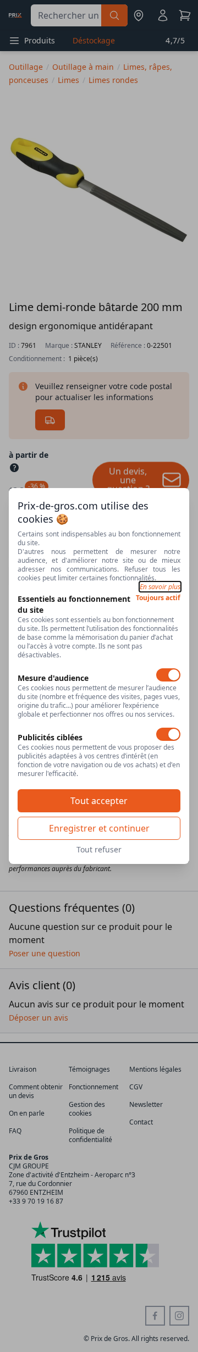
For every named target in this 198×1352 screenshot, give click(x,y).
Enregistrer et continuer (99, 828)
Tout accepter (99, 801)
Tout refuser (99, 849)
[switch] (168, 674)
